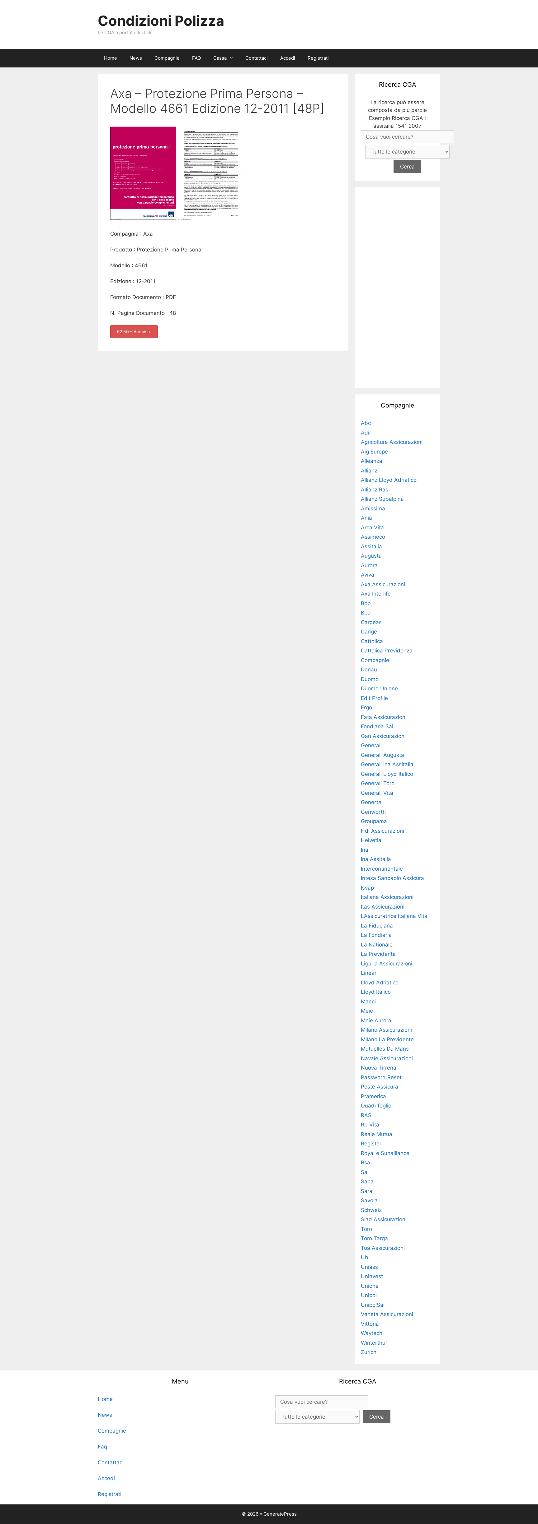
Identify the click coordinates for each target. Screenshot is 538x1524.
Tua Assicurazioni (383, 1248)
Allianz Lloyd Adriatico (389, 480)
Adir (366, 433)
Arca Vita (372, 527)
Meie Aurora (376, 1020)
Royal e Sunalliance (385, 1153)
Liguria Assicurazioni (386, 963)
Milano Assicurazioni (386, 1030)
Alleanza (371, 461)
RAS (366, 1115)
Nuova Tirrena (378, 1068)
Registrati (318, 58)
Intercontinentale (382, 869)
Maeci (368, 1001)
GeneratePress (280, 1514)
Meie (367, 1011)
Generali (371, 745)
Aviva (367, 575)
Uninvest (372, 1276)
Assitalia (371, 546)
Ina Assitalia (376, 859)
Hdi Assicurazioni (382, 831)
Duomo (370, 679)
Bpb (366, 603)
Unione (370, 1286)
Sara (366, 1191)
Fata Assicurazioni (384, 717)
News (136, 58)
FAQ (196, 58)
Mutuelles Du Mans (385, 1049)
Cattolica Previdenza (387, 650)
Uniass (369, 1267)
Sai (365, 1172)
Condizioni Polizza (161, 20)
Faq (102, 1446)
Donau (369, 669)
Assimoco (373, 537)
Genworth (373, 812)
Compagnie (167, 58)
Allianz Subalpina (382, 499)
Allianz (369, 470)
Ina (364, 850)
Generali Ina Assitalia (387, 764)
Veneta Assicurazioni (387, 1314)
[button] (233, 58)
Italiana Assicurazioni (387, 897)
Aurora (369, 565)
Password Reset (381, 1077)
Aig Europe (374, 452)
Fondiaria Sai (377, 726)
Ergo (366, 707)
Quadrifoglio (376, 1106)
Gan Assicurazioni (383, 736)
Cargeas (371, 622)
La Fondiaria (376, 935)
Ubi (365, 1257)
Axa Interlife (376, 594)
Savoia (369, 1200)
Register (371, 1143)
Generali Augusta (382, 755)
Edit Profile (374, 698)
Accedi (287, 58)
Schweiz (371, 1210)
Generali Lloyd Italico (387, 774)
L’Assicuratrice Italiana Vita (394, 916)
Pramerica (373, 1096)
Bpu (365, 613)
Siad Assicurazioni (384, 1219)
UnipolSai (373, 1305)
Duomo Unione (379, 688)
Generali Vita (377, 793)
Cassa (220, 58)
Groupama (374, 821)
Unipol (369, 1295)
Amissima (373, 508)
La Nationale (377, 945)
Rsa (365, 1162)
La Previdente (378, 954)
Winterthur (374, 1343)
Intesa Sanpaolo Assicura (392, 878)
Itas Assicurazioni (382, 907)
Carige (369, 631)
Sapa (367, 1181)
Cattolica (372, 641)
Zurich (368, 1352)
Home (110, 58)
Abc (366, 423)
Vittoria (370, 1324)
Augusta (371, 556)
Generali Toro (377, 783)
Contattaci (256, 58)
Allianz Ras (374, 489)
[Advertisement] (397, 286)
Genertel (372, 802)
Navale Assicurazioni (387, 1058)
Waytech (371, 1333)
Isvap (367, 888)
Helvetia (371, 840)
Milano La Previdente (387, 1039)
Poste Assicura (379, 1087)
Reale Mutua (376, 1134)
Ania (366, 518)
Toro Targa (374, 1238)
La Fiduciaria (377, 926)
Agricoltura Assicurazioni (391, 442)
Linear (368, 973)
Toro (366, 1229)
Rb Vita (370, 1124)
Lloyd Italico (376, 992)
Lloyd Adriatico (380, 982)
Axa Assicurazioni (383, 584)
